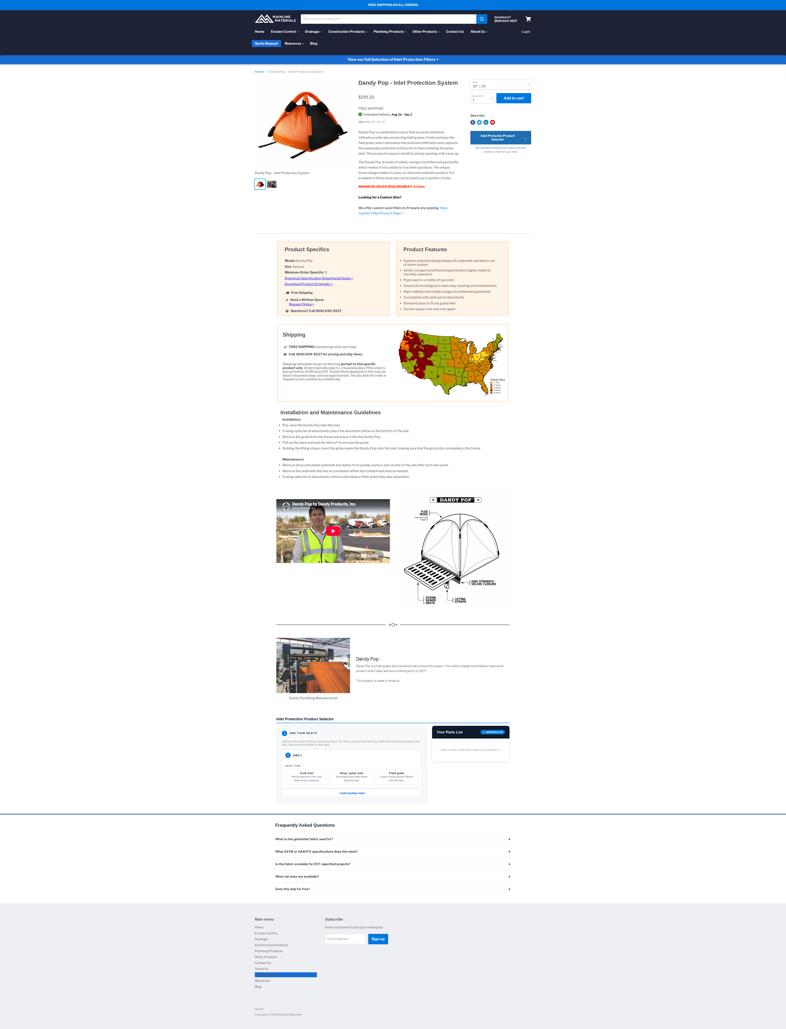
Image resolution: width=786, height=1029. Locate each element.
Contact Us (455, 32)
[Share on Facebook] (472, 122)
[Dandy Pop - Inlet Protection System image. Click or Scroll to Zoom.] (303, 123)
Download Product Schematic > (309, 284)
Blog (313, 43)
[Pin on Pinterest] (492, 122)
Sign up (378, 939)
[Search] (481, 19)
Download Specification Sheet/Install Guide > (319, 278)
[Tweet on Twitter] (479, 122)
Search (259, 1009)
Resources (293, 43)
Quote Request (266, 43)
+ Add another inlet (352, 793)
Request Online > (301, 304)
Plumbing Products (389, 32)
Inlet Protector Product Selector (504, 137)
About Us (478, 32)
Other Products (425, 32)
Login (526, 32)
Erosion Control (284, 32)
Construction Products (346, 32)
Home (259, 32)
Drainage (312, 32)
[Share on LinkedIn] (485, 122)
